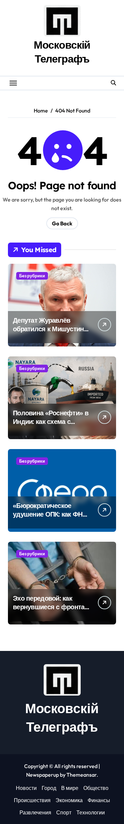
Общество (95, 788)
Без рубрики (32, 275)
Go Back (62, 223)
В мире (69, 788)
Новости (26, 788)
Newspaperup (42, 774)
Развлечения (35, 812)
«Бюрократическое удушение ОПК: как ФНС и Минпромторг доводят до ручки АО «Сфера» (50, 518)
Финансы (99, 800)
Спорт (63, 812)
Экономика (69, 800)
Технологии (90, 812)
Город (49, 788)
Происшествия (32, 800)
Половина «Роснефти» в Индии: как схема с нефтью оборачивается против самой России (50, 426)
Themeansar (81, 774)
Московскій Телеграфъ (62, 51)
